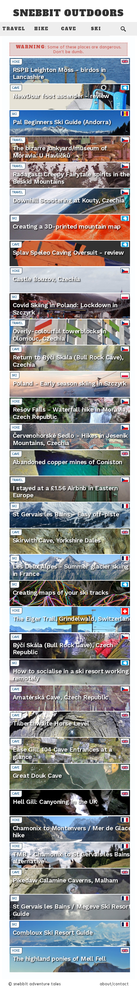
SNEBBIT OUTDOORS (68, 13)
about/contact (114, 983)
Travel (13, 29)
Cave (68, 29)
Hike (41, 29)
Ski (96, 29)
